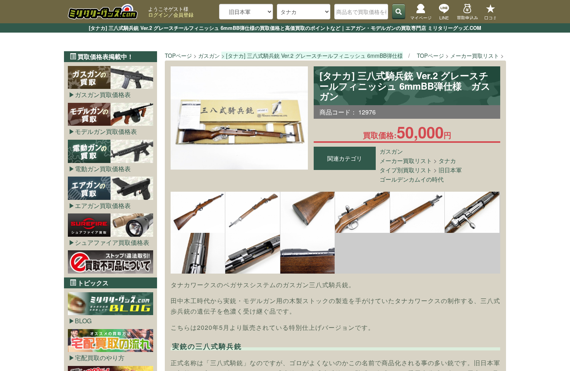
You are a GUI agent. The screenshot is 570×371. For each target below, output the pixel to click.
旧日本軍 (450, 170)
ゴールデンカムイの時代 (412, 179)
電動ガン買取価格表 (103, 168)
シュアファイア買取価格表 (112, 242)
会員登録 (183, 14)
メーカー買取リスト (406, 160)
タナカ (447, 160)
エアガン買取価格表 (103, 205)
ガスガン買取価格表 (103, 94)
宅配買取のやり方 (99, 357)
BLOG (83, 320)
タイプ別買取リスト (406, 170)
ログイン (158, 14)
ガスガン (391, 151)
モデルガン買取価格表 (106, 131)
